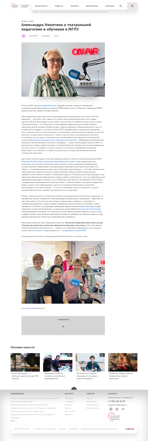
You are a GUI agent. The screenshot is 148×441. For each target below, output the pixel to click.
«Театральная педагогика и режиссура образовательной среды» (48, 162)
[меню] (132, 6)
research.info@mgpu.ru (117, 405)
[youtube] (123, 409)
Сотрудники (69, 401)
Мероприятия (91, 401)
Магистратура (92, 6)
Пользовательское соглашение (44, 429)
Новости (59, 6)
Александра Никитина (46, 106)
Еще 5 (13, 421)
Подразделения (17, 394)
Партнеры (68, 405)
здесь (85, 236)
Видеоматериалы (92, 408)
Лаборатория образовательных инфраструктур (27, 411)
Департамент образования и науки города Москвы (99, 429)
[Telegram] (111, 409)
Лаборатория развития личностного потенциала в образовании (33, 408)
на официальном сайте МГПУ (74, 231)
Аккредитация (73, 429)
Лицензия (62, 429)
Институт (69, 394)
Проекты (74, 6)
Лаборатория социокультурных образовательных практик (53, 140)
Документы (69, 414)
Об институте (41, 6)
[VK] (117, 409)
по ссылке (37, 231)
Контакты (110, 6)
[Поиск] (120, 6)
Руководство (69, 398)
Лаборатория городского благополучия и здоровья (29, 405)
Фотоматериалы (92, 405)
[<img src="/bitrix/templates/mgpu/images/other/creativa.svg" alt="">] (127, 429)
